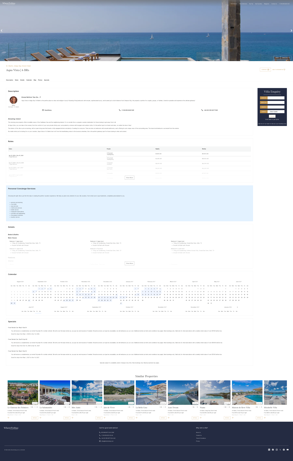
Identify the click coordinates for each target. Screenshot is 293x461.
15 (39, 294)
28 (26, 300)
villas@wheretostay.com (107, 441)
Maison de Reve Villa (241, 407)
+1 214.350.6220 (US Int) (107, 435)
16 (42, 294)
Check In (263, 97)
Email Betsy (48, 110)
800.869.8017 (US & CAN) (107, 432)
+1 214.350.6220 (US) (127, 110)
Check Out (264, 102)
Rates (16, 80)
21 (36, 297)
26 (20, 300)
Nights (264, 107)
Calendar (29, 80)
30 (11, 303)
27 (23, 300)
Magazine (266, 3)
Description (9, 80)
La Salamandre (46, 407)
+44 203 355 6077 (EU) (211, 110)
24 (45, 297)
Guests (264, 111)
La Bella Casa (141, 407)
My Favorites (258, 3)
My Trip (251, 3)
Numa (202, 407)
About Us (198, 432)
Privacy (198, 441)
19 (50, 294)
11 (55, 294)
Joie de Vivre (109, 407)
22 (39, 297)
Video (277, 57)
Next (291, 30)
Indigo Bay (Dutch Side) (22, 66)
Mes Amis (76, 407)
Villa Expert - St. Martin (13, 107)
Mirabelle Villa (270, 407)
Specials (46, 80)
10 (45, 291)
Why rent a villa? (202, 428)
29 (29, 300)
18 (47, 294)
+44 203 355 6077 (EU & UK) (108, 438)
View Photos (286, 57)
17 (45, 294)
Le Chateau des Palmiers (18, 407)
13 (33, 294)
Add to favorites (277, 69)
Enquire (272, 116)
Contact (264, 69)
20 (33, 297)
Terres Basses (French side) (20, 410)
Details (22, 80)
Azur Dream (173, 407)
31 (14, 303)
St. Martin (9, 66)
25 (17, 300)
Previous (1, 30)
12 (50, 291)
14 (36, 294)
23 (42, 297)
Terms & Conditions (201, 438)
